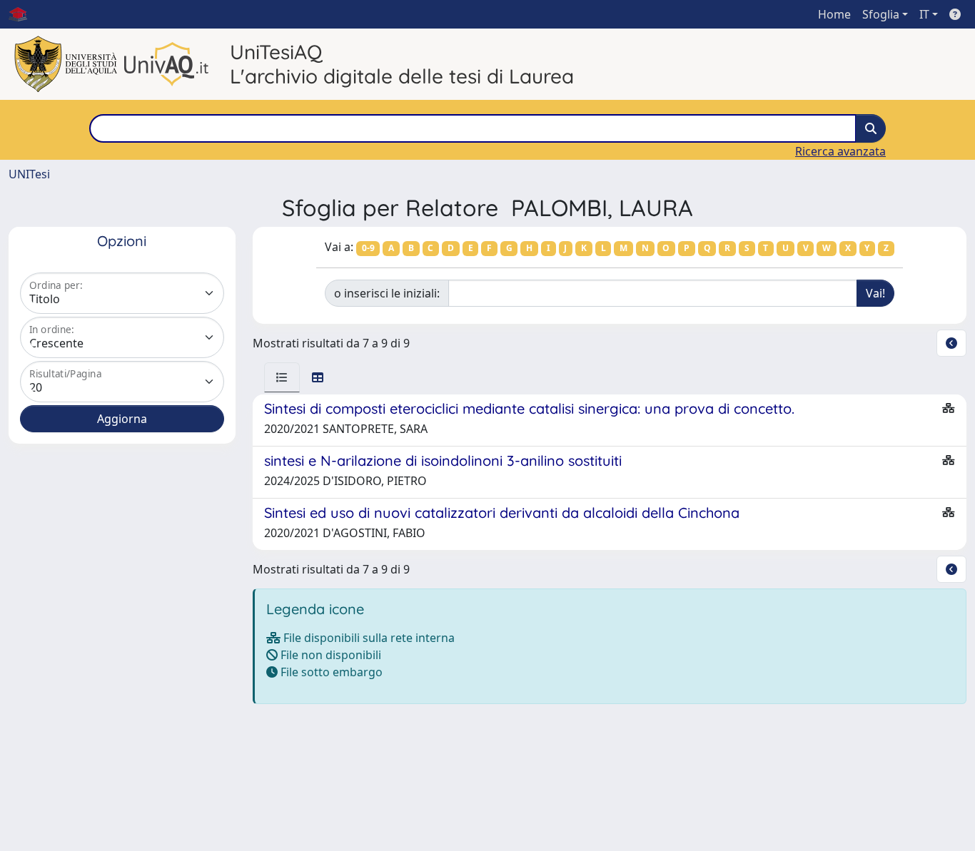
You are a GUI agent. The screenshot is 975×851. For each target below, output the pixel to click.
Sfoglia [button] (880, 14)
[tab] (282, 377)
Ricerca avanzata (840, 151)
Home (834, 14)
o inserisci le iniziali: (387, 293)
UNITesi (29, 174)
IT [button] (924, 14)
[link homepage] (24, 14)
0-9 (368, 248)
